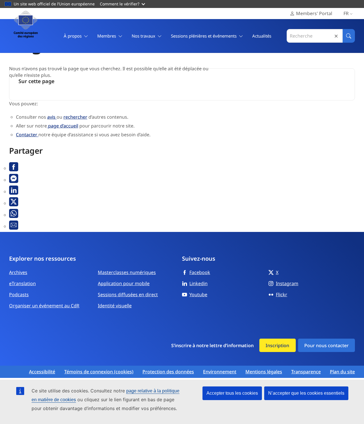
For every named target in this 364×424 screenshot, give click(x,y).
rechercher (75, 117)
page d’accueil (62, 126)
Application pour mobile (124, 283)
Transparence (306, 371)
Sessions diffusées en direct (128, 294)
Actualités (261, 36)
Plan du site (342, 371)
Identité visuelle (115, 305)
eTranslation (22, 283)
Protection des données (168, 371)
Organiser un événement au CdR (44, 305)
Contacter (27, 134)
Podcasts (19, 294)
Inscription (277, 345)
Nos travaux (143, 36)
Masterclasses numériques (127, 272)
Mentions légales (263, 371)
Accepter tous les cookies (232, 393)
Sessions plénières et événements (204, 36)
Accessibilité (42, 371)
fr (346, 13)
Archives (18, 272)
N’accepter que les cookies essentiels (306, 393)
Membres (106, 36)
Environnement (219, 371)
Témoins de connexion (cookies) (98, 371)
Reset (336, 36)
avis (52, 117)
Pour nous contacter (326, 345)
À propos (73, 36)
